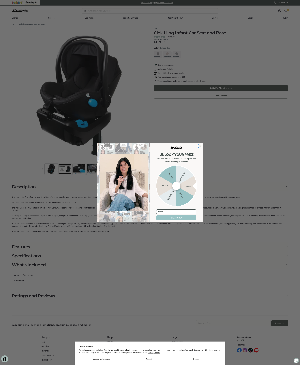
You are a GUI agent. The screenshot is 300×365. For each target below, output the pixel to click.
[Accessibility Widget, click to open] (296, 360)
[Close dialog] (200, 146)
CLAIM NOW (176, 218)
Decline (196, 359)
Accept (149, 359)
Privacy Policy (154, 352)
